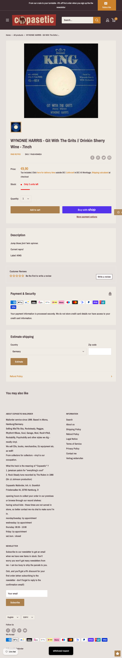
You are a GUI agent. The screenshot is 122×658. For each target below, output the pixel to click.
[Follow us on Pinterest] (19, 630)
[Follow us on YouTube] (25, 630)
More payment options (87, 216)
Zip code (92, 344)
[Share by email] (109, 157)
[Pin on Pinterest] (98, 157)
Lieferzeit (70, 172)
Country (14, 344)
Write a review (104, 276)
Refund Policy (16, 376)
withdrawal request (61, 650)
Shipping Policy (73, 429)
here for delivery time (46, 172)
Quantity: (15, 198)
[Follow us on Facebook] (8, 630)
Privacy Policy (72, 448)
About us (70, 424)
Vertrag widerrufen (74, 458)
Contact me (71, 453)
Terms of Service (74, 443)
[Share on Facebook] (92, 157)
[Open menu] (7, 20)
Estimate (19, 361)
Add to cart (35, 209)
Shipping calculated (100, 172)
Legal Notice (72, 438)
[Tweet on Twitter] (104, 157)
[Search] (97, 20)
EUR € (25, 617)
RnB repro (16, 154)
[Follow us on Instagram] (14, 630)
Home (8, 35)
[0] (113, 20)
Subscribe (106, 7)
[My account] (107, 20)
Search (69, 419)
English (11, 617)
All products (18, 35)
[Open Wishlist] (118, 654)
